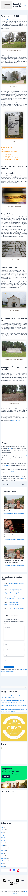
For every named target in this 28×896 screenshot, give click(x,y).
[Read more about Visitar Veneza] (14, 501)
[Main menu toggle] (25, 5)
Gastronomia (4, 848)
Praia (2, 863)
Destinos (11, 513)
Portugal (19, 19)
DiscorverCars (6, 465)
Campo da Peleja (8, 154)
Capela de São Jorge (9, 156)
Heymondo (22, 478)
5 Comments (6, 539)
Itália (18, 513)
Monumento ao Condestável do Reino (12, 157)
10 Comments (6, 513)
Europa (9, 19)
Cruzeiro (3, 837)
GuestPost (3, 850)
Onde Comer (4, 858)
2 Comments (6, 565)
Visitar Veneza (9, 511)
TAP (26, 456)
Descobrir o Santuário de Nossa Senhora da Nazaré (13, 700)
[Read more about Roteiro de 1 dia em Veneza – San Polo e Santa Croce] (14, 551)
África (2, 827)
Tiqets (12, 471)
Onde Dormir (4, 861)
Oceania (2, 856)
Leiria (16, 19)
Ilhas (2, 853)
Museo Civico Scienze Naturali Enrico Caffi (11, 702)
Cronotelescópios (8, 153)
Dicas (2, 843)
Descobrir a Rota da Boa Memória (16, 608)
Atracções (13, 19)
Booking (10, 448)
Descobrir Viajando (17, 5)
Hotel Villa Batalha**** (16, 420)
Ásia (2, 832)
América (3, 830)
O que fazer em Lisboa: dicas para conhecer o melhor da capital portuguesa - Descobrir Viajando (13, 591)
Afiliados (4, 161)
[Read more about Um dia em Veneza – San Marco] (14, 525)
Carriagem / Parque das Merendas (11, 159)
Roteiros (21, 539)
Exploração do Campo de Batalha (9, 151)
